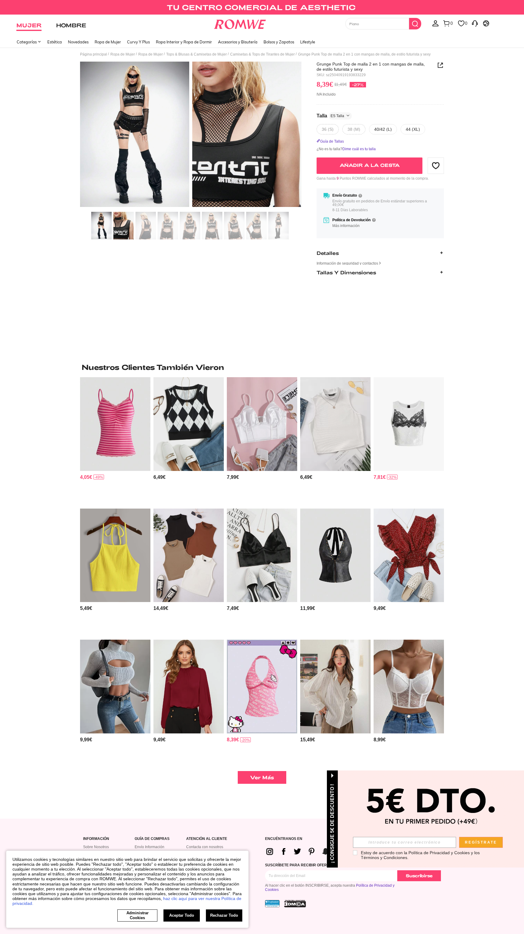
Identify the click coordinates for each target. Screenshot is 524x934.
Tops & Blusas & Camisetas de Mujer (196, 54)
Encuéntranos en (283, 839)
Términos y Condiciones (384, 857)
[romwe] (240, 23)
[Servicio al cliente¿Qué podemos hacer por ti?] (475, 23)
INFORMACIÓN (96, 839)
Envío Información (149, 847)
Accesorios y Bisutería (237, 41)
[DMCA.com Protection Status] (295, 903)
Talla (330, 115)
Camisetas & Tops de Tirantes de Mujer (262, 54)
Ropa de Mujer (108, 41)
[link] (262, 7)
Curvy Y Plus (138, 41)
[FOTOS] (190, 135)
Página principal (93, 54)
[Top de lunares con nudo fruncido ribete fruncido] (409, 555)
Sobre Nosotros (96, 847)
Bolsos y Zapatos (279, 41)
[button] (436, 165)
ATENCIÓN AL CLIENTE (206, 839)
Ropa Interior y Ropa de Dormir (184, 41)
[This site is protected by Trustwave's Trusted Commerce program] (272, 903)
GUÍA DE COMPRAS (152, 839)
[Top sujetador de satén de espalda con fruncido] (262, 555)
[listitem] (115, 440)
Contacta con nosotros (204, 847)
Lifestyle (307, 41)
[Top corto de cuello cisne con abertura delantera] (115, 686)
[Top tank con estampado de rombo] (188, 424)
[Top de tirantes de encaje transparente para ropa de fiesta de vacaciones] (409, 686)
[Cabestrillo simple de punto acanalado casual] (335, 424)
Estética (54, 41)
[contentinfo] (86, 477)
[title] (262, 367)
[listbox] (435, 23)
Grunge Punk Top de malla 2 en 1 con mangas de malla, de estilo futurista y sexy (371, 66)
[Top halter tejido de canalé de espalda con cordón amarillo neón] (115, 555)
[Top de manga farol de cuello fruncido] (188, 686)
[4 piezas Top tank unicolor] (188, 555)
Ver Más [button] (262, 777)
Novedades (78, 41)
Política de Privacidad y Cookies (439, 852)
